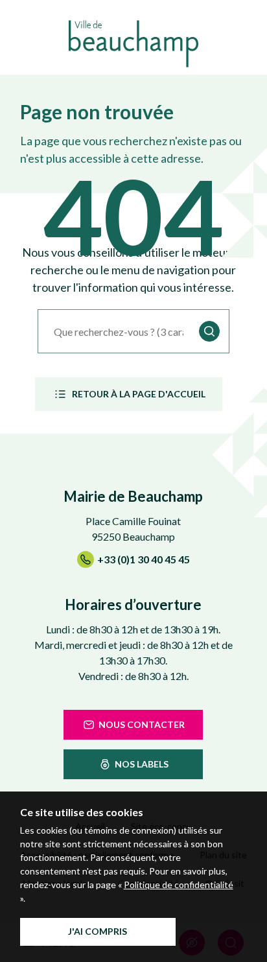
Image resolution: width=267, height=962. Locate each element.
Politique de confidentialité (178, 884)
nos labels (141, 763)
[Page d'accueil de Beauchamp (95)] (133, 43)
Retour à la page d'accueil (138, 393)
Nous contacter (142, 724)
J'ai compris (97, 931)
